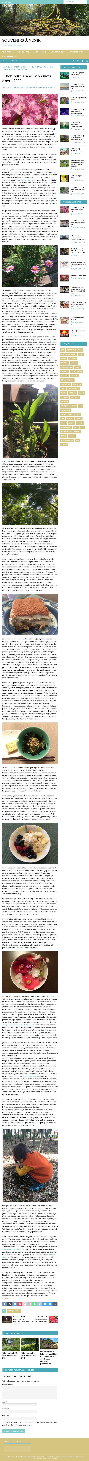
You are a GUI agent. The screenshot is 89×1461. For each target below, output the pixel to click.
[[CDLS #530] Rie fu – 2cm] (64, 178)
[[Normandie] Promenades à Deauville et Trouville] (64, 237)
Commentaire (7, 1385)
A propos (13, 61)
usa (77, 440)
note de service (67, 414)
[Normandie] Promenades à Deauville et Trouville (78, 238)
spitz (76, 427)
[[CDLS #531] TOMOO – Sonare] (64, 151)
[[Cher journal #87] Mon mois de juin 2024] (64, 209)
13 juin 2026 (76, 194)
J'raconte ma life (22, 87)
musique (64, 402)
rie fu (63, 423)
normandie (65, 410)
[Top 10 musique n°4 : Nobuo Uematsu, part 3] (64, 264)
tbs (83, 427)
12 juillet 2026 (77, 142)
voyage (64, 445)
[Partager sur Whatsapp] (34, 1304)
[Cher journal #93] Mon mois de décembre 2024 (77, 111)
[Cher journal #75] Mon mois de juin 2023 (10, 1355)
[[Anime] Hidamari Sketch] (64, 320)
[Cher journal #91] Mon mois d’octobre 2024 (78, 189)
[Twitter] (73, 61)
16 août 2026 (76, 91)
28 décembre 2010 (78, 322)
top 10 (71, 436)
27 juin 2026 (76, 169)
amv (81, 354)
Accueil (4, 61)
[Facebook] (78, 61)
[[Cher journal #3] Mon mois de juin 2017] (30, 1344)
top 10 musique (67, 440)
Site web (5, 1416)
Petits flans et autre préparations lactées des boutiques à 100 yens (78, 290)
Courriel (5, 1409)
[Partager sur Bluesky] (50, 1304)
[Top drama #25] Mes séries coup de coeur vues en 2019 (78, 304)
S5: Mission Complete (78, 275)
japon (81, 393)
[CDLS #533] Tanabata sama (78, 99)
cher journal (13, 1311)
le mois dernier (28, 180)
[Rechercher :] (75, 2)
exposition (65, 384)
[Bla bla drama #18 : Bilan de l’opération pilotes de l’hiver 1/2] (64, 251)
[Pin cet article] (19, 1304)
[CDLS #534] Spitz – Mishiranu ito (78, 74)
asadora (72, 359)
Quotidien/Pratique (35, 87)
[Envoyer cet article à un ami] (24, 1304)
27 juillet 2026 (77, 129)
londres (64, 397)
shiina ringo (66, 427)
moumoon (75, 397)
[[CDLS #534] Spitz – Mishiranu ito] (64, 75)
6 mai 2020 (9, 87)
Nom (4, 1402)
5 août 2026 (76, 116)
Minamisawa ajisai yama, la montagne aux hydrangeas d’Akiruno (77, 163)
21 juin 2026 (76, 180)
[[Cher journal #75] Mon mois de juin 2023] (11, 1344)
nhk (80, 406)
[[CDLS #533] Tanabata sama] (64, 100)
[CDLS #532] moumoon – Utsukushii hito (76, 124)
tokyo (63, 436)
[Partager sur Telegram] (44, 1304)
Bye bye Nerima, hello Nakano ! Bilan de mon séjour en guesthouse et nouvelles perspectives (48, 1357)
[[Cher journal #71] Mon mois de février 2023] (64, 223)
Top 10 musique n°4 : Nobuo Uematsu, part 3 (78, 264)
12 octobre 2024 (78, 227)
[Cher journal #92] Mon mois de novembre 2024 (77, 138)
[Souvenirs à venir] (44, 34)
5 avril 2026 (76, 214)
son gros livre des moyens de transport (18, 1025)
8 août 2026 (76, 102)
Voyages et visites (76, 52)
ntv (78, 414)
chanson (64, 371)
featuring (77, 384)
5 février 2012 (77, 255)
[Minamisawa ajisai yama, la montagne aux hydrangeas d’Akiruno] (64, 163)
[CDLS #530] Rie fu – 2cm (78, 177)
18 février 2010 (77, 278)
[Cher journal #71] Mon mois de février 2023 (78, 222)
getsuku (72, 393)
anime (63, 359)
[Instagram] (87, 61)
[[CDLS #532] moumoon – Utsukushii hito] (64, 125)
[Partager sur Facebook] (4, 1304)
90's (62, 350)
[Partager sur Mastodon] (39, 1304)
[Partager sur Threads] (54, 1304)
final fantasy (73, 389)
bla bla (74, 363)
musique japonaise (68, 406)
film (62, 389)
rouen (80, 423)
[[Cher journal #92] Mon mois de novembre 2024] (64, 138)
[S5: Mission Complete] (64, 278)
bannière (64, 363)
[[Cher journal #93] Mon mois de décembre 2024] (64, 111)
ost (62, 419)
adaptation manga (74, 350)
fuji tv (63, 393)
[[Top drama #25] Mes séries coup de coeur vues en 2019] (64, 304)
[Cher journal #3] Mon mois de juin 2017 (28, 1355)
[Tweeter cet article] (9, 1304)
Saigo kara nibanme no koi (13, 1249)
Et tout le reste (8, 56)
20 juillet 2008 (77, 269)
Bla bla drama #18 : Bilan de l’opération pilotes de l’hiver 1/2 (78, 251)
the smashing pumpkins (70, 432)
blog (77, 367)
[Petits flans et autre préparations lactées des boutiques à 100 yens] (64, 289)
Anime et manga (57, 52)
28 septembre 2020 (79, 309)
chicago (64, 376)
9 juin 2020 (76, 335)
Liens (22, 61)
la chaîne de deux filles (32, 1076)
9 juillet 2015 (76, 296)
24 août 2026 (76, 77)
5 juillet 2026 (76, 153)
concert (74, 376)
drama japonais (67, 380)
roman (71, 423)
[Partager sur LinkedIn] (14, 1304)
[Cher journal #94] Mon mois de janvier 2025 (78, 86)
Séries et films (40, 52)
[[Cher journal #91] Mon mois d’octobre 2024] (64, 190)
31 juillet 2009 (77, 242)
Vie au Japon (6, 52)
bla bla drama (66, 367)
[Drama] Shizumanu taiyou (78, 332)
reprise (78, 419)
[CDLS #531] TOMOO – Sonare (77, 150)
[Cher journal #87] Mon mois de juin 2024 (77, 209)
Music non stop (23, 52)
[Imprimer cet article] (29, 1304)
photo (69, 419)
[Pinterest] (82, 61)
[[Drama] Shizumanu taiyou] (64, 333)
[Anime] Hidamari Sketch (77, 318)
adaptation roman (68, 354)
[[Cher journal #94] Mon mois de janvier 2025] (64, 86)
